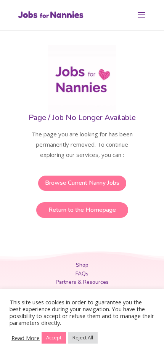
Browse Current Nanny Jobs (82, 183)
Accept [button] (53, 337)
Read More (25, 337)
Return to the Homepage (82, 210)
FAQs (82, 273)
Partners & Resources (82, 282)
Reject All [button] (82, 337)
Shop (82, 265)
